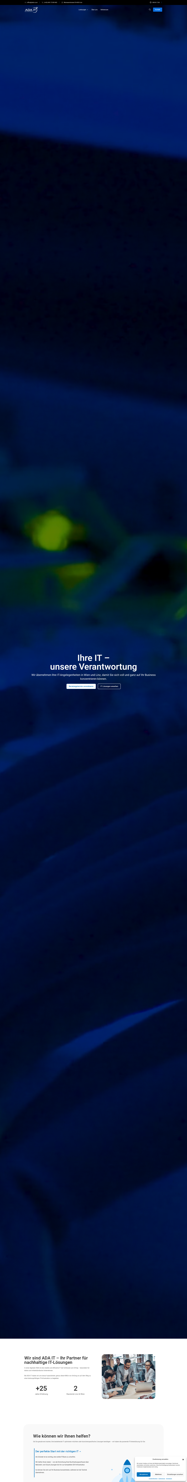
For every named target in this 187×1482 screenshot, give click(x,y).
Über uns (94, 10)
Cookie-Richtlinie (153, 1478)
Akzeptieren (143, 1474)
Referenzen (104, 10)
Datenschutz (161, 1478)
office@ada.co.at (32, 2)
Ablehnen (158, 1474)
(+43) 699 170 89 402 (50, 2)
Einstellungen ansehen (175, 1474)
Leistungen (82, 10)
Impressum (169, 1478)
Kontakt (157, 9)
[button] (183, 1459)
